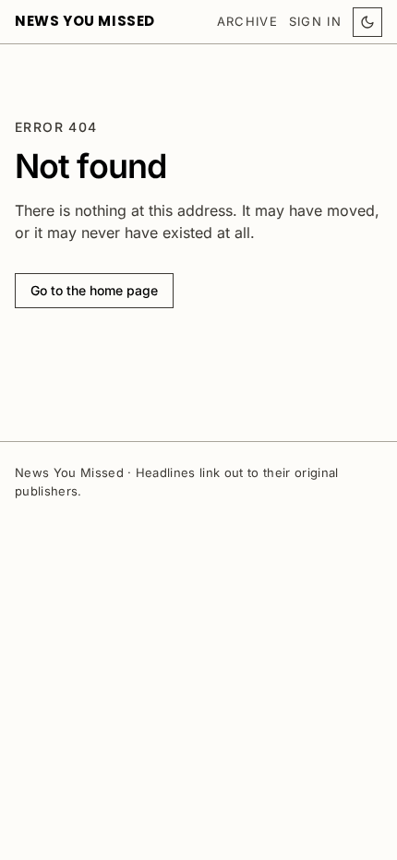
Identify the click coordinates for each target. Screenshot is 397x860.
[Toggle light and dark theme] (367, 22)
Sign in (315, 21)
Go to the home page (94, 290)
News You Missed (85, 20)
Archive (247, 21)
